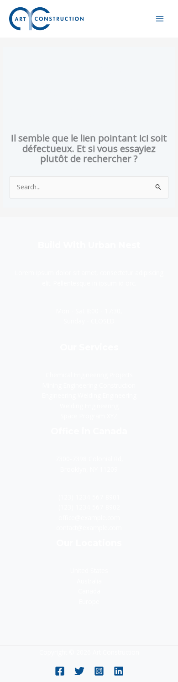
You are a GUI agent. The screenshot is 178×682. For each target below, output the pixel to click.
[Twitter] (79, 671)
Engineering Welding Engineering (89, 395)
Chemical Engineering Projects (89, 374)
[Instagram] (99, 671)
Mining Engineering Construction (89, 385)
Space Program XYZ (89, 415)
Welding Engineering (89, 405)
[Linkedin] (119, 671)
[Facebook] (60, 671)
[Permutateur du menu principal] (160, 18)
